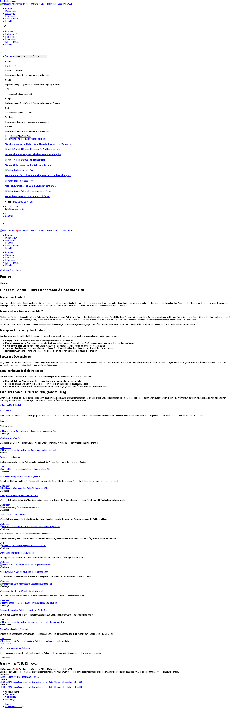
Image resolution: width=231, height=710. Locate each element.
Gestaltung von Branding (10, 457)
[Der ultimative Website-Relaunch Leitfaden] (118, 191)
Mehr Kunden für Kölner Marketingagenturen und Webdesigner (38, 175)
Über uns (9, 8)
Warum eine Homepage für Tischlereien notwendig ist (33, 154)
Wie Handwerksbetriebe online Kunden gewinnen (30, 185)
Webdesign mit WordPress (11, 438)
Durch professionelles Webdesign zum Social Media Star (23, 610)
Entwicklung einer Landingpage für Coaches (18, 553)
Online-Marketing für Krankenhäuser (15, 514)
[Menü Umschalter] (1, 52)
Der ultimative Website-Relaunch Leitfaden (27, 196)
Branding (189, 319)
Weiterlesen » (5, 447)
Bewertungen (10, 16)
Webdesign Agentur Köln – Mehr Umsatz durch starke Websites (38, 144)
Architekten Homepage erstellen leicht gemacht (20, 476)
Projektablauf (11, 11)
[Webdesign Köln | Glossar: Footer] (118, 160)
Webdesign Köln (6, 270)
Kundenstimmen (12, 18)
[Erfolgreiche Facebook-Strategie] (115, 622)
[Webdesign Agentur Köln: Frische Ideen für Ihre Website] (118, 139)
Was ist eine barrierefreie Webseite (15, 648)
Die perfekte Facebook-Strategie (14, 629)
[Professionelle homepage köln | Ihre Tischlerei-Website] (118, 149)
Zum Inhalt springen (8, 1)
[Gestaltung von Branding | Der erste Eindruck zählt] (115, 450)
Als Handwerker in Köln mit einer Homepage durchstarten (24, 572)
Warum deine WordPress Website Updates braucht (21, 591)
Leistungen (10, 13)
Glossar (18, 270)
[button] (115, 26)
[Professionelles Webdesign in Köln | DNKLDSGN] (36, 4)
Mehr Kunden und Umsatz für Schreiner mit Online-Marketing (25, 533)
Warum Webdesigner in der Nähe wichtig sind (28, 165)
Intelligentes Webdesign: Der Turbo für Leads (19, 495)
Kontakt (8, 21)
